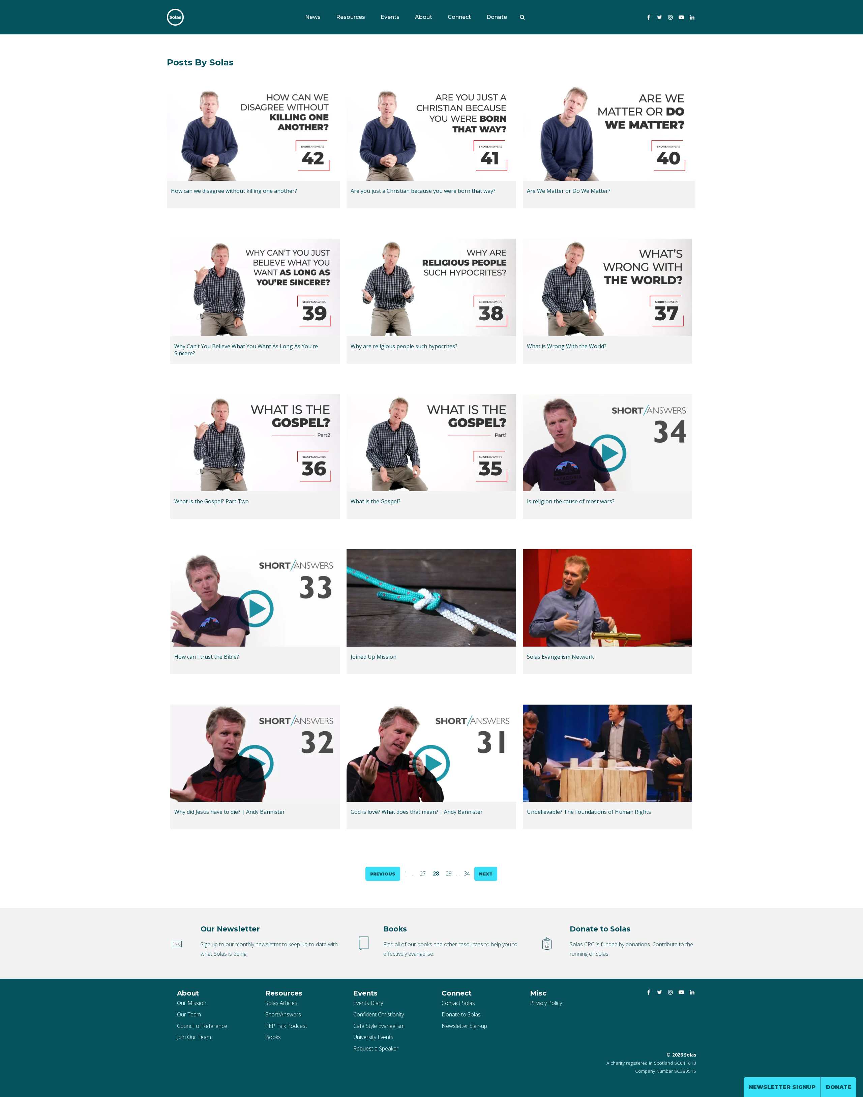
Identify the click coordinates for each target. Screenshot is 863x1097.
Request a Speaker (375, 1048)
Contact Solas (458, 1003)
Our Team (189, 1014)
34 (467, 873)
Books (273, 1037)
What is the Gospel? (375, 501)
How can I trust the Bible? (206, 656)
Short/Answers (283, 1014)
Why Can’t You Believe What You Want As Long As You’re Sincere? (246, 350)
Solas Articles (281, 1003)
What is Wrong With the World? (566, 346)
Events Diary (368, 1003)
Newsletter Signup (782, 1087)
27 (423, 873)
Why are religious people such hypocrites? (404, 346)
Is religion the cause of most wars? (571, 501)
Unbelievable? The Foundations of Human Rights (589, 812)
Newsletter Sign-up (464, 1026)
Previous (382, 874)
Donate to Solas (461, 1014)
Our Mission (191, 1003)
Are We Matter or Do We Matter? (569, 191)
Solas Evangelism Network (560, 656)
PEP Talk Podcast (286, 1026)
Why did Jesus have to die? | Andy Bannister (229, 812)
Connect (459, 17)
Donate (496, 17)
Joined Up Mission (373, 656)
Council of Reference (202, 1026)
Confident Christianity (378, 1014)
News (313, 17)
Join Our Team (194, 1037)
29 (449, 873)
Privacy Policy (546, 1003)
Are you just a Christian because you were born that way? (423, 191)
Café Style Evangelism (379, 1026)
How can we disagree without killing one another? (234, 191)
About (423, 17)
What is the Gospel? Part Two (211, 501)
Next (486, 874)
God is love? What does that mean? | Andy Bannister (417, 812)
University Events (373, 1037)
